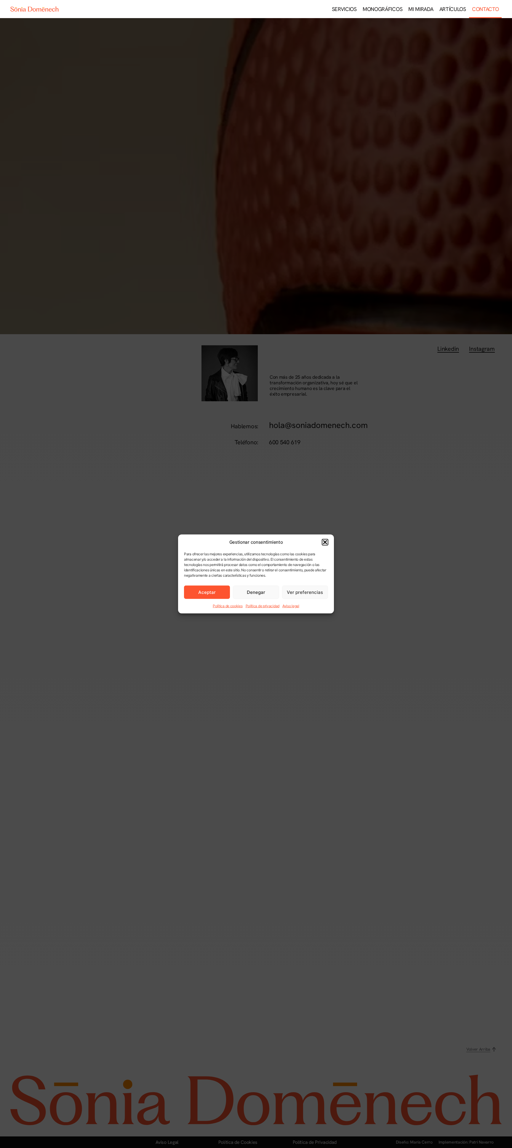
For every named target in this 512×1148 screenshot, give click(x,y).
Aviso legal (290, 606)
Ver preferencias (305, 592)
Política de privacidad (262, 606)
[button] (325, 542)
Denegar (256, 592)
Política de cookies (227, 606)
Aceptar (207, 592)
